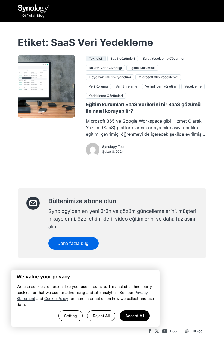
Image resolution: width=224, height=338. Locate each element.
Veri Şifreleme (126, 86)
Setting (70, 315)
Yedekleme (193, 86)
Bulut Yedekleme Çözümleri (164, 58)
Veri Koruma (98, 86)
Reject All (101, 315)
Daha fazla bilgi (73, 243)
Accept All (134, 315)
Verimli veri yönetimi (161, 86)
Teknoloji (96, 58)
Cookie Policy (56, 298)
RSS (173, 331)
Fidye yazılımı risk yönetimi (110, 77)
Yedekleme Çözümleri (106, 96)
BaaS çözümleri (122, 58)
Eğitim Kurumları (142, 68)
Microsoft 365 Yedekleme (158, 77)
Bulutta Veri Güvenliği (105, 68)
